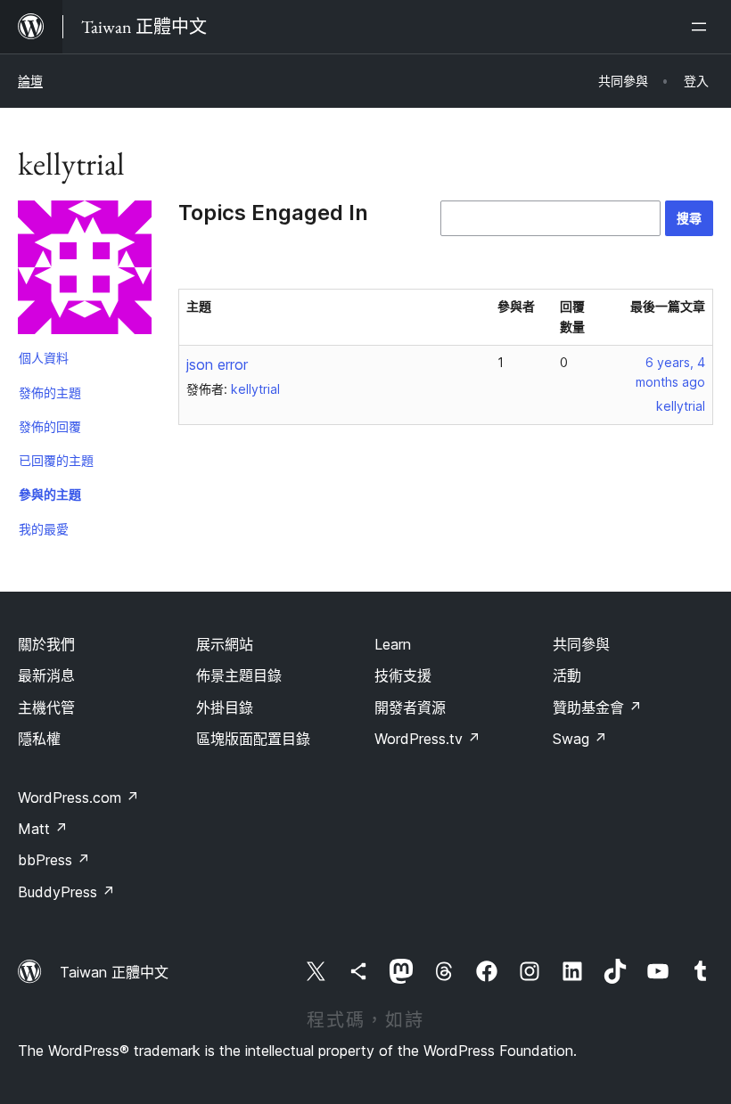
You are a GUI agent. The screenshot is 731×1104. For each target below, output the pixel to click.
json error (217, 364)
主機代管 (46, 707)
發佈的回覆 (50, 426)
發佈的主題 (50, 392)
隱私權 (39, 739)
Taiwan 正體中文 (114, 972)
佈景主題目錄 (239, 675)
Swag (580, 739)
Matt (43, 829)
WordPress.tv (427, 739)
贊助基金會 (597, 707)
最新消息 (46, 675)
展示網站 (224, 644)
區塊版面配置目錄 (253, 739)
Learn (392, 644)
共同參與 (581, 644)
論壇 (30, 80)
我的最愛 (44, 528)
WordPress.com (78, 797)
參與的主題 (50, 494)
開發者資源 (410, 707)
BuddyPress (66, 892)
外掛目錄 (224, 707)
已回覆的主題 (56, 460)
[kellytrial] (85, 270)
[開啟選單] (702, 26)
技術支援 (402, 675)
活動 (567, 675)
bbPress (54, 860)
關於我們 (46, 644)
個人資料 (44, 357)
